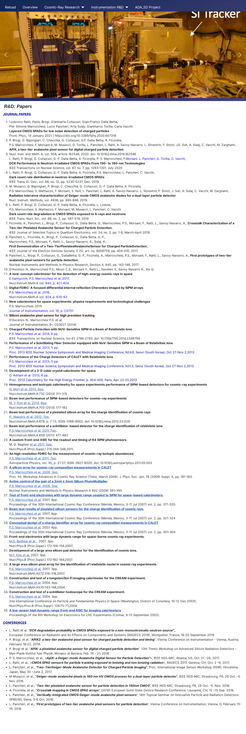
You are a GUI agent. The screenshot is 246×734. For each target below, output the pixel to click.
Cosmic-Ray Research (62, 7)
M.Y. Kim (19, 555)
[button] (6, 55)
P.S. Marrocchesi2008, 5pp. (33, 486)
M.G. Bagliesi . (23, 541)
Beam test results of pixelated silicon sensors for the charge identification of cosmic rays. (76, 509)
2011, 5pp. (41, 444)
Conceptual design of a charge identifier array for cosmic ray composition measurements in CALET (83, 523)
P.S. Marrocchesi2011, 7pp (32, 430)
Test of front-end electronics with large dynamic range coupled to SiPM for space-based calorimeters (86, 495)
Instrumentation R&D (107, 7)
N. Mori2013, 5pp (26, 389)
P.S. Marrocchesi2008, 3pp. (33, 472)
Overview (30, 7)
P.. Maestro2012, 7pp (29, 417)
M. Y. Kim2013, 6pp (28, 403)
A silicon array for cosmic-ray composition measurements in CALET (60, 467)
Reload (10, 7)
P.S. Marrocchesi (25, 500)
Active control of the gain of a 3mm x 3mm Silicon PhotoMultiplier (58, 481)
